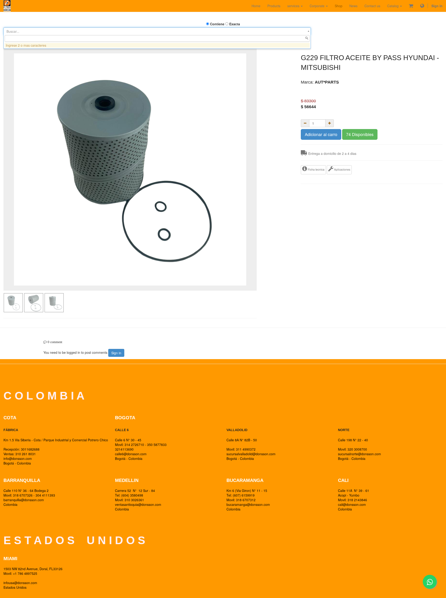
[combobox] (157, 38)
